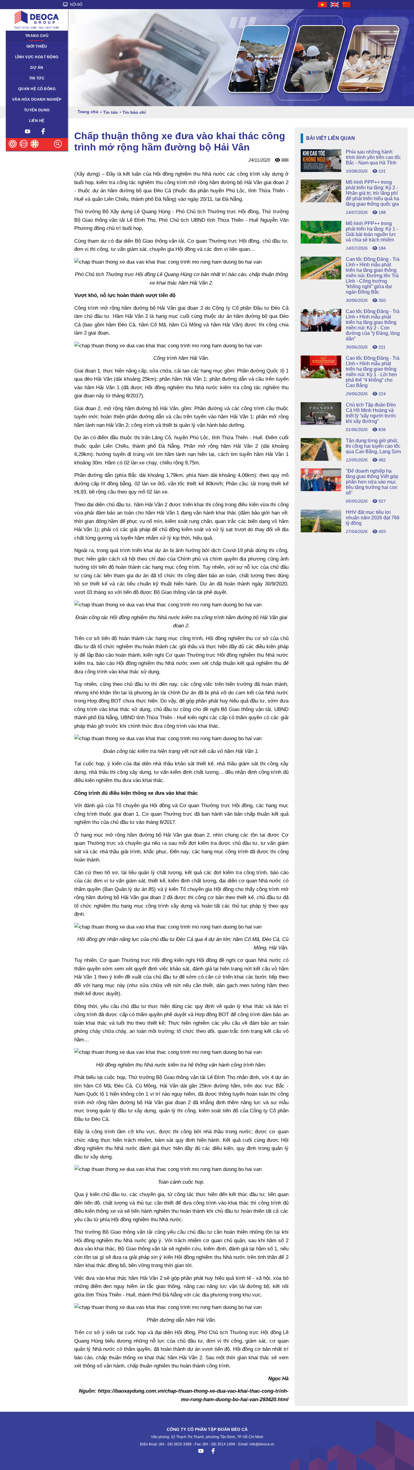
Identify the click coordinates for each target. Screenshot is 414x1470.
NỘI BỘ (75, 4)
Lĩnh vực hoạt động (36, 57)
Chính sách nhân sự (27, 110)
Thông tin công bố (25, 89)
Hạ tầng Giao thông (26, 68)
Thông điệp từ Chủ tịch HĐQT (35, 46)
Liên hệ (37, 121)
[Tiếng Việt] (322, 4)
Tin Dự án (18, 78)
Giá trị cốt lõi (20, 99)
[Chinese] (346, 4)
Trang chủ (37, 36)
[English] (334, 4)
